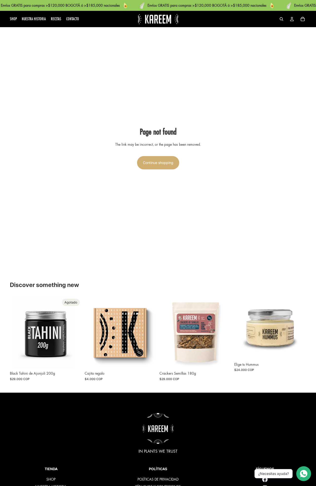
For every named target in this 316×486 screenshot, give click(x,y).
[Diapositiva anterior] (92, 332)
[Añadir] (148, 361)
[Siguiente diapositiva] (149, 332)
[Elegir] (298, 352)
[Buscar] (281, 19)
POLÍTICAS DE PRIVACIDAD (158, 479)
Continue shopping (158, 163)
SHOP (51, 479)
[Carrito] (302, 19)
